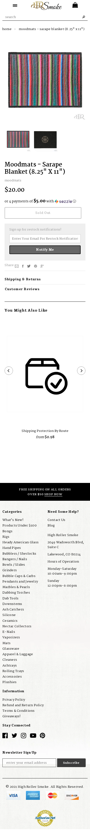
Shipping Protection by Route (45, 431)
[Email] (16, 266)
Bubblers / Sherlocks (19, 553)
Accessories (12, 676)
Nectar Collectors (16, 626)
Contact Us (57, 520)
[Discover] (72, 795)
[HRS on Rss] (33, 736)
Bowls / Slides (13, 564)
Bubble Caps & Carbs (19, 576)
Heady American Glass (20, 542)
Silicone (9, 615)
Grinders (9, 570)
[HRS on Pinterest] (42, 736)
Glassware (10, 648)
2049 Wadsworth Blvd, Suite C (66, 545)
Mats (6, 643)
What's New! (12, 520)
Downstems (12, 604)
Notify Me (45, 250)
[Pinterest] (35, 266)
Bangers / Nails (14, 559)
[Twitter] (28, 266)
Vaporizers (11, 637)
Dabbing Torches (16, 592)
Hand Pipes (11, 548)
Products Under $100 (19, 525)
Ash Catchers (13, 609)
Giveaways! (11, 716)
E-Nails (8, 632)
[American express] (33, 795)
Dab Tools (10, 598)
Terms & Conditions (18, 710)
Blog (51, 525)
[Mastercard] (52, 795)
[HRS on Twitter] (14, 736)
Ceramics (10, 620)
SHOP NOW (53, 494)
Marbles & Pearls (16, 587)
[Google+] (42, 266)
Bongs (7, 531)
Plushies (9, 682)
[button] (45, 201)
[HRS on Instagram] (23, 736)
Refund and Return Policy (23, 705)
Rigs (5, 536)
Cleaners (9, 659)
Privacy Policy (13, 699)
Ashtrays (9, 665)
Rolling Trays (13, 671)
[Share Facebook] (23, 266)
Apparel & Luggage (17, 654)
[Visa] (13, 795)
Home (7, 29)
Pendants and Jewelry (20, 581)
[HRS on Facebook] (5, 736)
